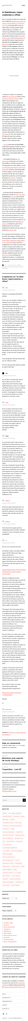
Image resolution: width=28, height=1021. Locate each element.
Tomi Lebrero (16, 876)
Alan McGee (11, 178)
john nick (8, 709)
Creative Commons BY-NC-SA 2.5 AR (14, 987)
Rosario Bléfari (7, 869)
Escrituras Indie (8, 939)
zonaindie (4, 1018)
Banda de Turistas (19, 816)
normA (17, 860)
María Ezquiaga (7, 854)
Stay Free (6, 925)
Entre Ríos (6, 829)
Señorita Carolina (8, 872)
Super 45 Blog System (10, 941)
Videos (21, 266)
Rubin (15, 869)
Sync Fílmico (6, 876)
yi (5, 540)
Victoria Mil (6, 885)
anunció (13, 196)
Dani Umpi (18, 822)
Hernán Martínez (8, 838)
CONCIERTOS (6, 997)
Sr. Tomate (18, 872)
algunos (4, 44)
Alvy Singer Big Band (15, 813)
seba (6, 402)
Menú (23, 5)
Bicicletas (5, 819)
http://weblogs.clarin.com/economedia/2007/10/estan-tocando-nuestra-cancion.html (14, 572)
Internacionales (11, 266)
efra (6, 287)
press (19, 1018)
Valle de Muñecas (15, 879)
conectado (18, 745)
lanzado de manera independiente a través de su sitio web (13, 23)
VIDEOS (4, 1005)
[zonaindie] (7, 5)
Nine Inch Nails (20, 194)
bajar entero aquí (11, 230)
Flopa (12, 829)
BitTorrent (5, 255)
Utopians (5, 879)
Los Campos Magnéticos (10, 847)
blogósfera (20, 38)
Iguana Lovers (19, 838)
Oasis (5, 144)
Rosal (22, 866)
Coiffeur (12, 819)
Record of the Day (11, 96)
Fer (5, 265)
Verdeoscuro (19, 882)
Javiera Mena (10, 841)
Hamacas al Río (19, 835)
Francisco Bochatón (8, 832)
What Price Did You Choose (10, 98)
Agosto (5, 813)
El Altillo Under (8, 923)
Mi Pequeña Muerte (9, 857)
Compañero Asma (8, 822)
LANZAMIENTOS (7, 1001)
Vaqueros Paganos (8, 882)
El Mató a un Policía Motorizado (12, 825)
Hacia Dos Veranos (8, 835)
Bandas (19, 265)
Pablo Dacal (6, 866)
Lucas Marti (6, 851)
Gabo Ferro (19, 832)
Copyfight (4, 266)
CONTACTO (5, 1008)
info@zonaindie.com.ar (9, 791)
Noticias (17, 266)
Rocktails (6, 937)
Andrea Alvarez (7, 816)
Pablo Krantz (15, 866)
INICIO (4, 994)
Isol (4, 841)
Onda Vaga (18, 863)
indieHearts (7, 931)
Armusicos (7, 929)
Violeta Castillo (15, 885)
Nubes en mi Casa (8, 863)
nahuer (7, 500)
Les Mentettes (7, 844)
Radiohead (15, 21)
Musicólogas (7, 933)
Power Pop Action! (9, 927)
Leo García (19, 841)
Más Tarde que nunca (10, 935)
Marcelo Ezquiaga (16, 851)
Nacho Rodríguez (8, 860)
